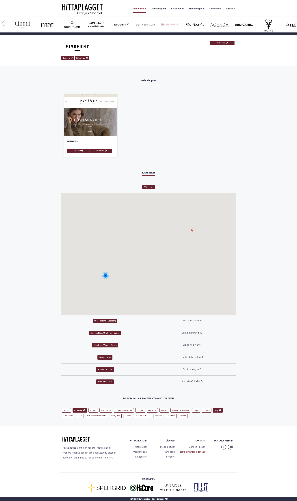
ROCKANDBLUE (143, 416)
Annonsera (215, 8)
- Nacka (105, 345)
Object (128, 416)
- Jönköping (105, 333)
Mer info (77, 151)
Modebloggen (196, 8)
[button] (192, 230)
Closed (93, 410)
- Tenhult (105, 369)
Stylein (183, 416)
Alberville (78, 410)
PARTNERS (148, 479)
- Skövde (105, 357)
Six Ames (171, 416)
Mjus (80, 416)
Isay (217, 410)
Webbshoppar (158, 8)
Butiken (72, 141)
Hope (196, 410)
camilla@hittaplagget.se (192, 451)
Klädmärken (139, 8)
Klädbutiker (177, 8)
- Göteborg (105, 321)
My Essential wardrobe (96, 416)
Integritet (170, 456)
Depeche (152, 410)
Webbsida (221, 43)
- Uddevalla (105, 381)
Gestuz (164, 410)
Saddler (158, 416)
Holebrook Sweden (180, 410)
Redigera (67, 58)
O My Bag (115, 416)
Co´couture (106, 410)
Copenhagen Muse (124, 410)
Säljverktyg (81, 58)
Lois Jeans (68, 416)
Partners (231, 8)
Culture (140, 410)
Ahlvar (66, 410)
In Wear (206, 410)
